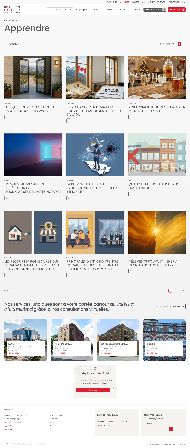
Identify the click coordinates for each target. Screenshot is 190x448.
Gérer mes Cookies (170, 444)
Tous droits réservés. (24, 444)
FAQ (143, 2)
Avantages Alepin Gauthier (116, 9)
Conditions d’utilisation (156, 444)
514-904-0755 (60, 353)
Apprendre (124, 2)
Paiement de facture (156, 2)
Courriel (148, 424)
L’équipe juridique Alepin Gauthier (89, 9)
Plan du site (182, 444)
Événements (111, 2)
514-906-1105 (106, 353)
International (135, 9)
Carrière (135, 2)
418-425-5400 (152, 353)
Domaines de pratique (12, 419)
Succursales (173, 2)
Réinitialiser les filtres (168, 44)
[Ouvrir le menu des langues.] (184, 2)
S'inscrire (171, 429)
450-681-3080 (13, 353)
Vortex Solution (42, 444)
